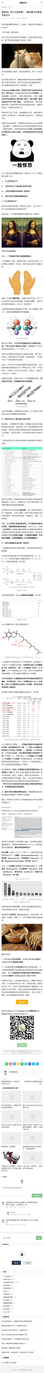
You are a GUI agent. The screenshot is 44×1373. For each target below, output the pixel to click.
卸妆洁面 (6, 1285)
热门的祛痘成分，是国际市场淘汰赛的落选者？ (17, 1321)
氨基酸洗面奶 (7, 1303)
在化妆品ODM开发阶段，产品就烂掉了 (15, 1330)
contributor (13, 1072)
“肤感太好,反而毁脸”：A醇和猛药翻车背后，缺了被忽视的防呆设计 (11, 1168)
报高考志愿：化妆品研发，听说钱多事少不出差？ (18, 1352)
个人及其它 (7, 1276)
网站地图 (29, 1370)
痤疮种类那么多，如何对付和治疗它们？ (11, 1083)
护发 (4, 1291)
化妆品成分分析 (8, 1282)
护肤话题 (6, 1294)
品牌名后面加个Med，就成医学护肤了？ (15, 1326)
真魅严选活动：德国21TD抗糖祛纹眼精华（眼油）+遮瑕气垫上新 (32, 1127)
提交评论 (37, 1196)
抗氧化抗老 (7, 1288)
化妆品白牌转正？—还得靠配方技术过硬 (15, 1339)
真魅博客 (22, 2)
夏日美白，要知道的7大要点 (11, 1348)
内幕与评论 (7, 1279)
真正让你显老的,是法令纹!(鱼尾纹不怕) (14, 1334)
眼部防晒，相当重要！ (9, 1146)
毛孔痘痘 (6, 1300)
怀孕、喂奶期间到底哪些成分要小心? (14, 1343)
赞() (22, 1045)
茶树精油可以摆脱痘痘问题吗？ (33, 1083)
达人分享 (6, 1312)
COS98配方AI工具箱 (9, 1362)
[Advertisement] (22, 20)
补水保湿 (6, 1309)
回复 (24, 1207)
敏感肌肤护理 (7, 1297)
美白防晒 (6, 1306)
